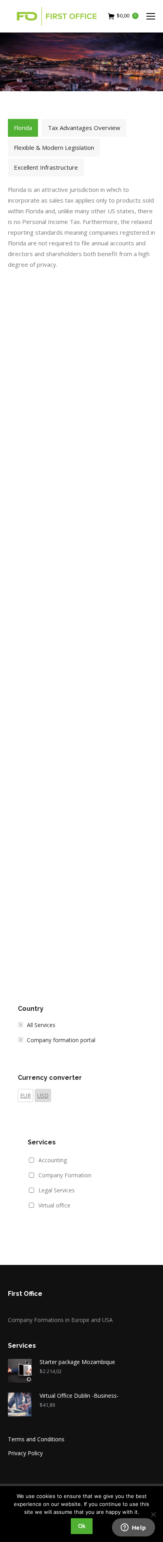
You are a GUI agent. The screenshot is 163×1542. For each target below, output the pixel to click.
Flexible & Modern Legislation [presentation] (54, 147)
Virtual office (54, 1205)
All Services (41, 1025)
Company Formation (64, 1175)
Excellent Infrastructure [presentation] (46, 167)
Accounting (52, 1160)
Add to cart (81, 431)
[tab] (23, 128)
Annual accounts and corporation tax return (81, 924)
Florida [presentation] (23, 128)
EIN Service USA (81, 574)
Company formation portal (61, 1040)
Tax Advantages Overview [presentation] (84, 128)
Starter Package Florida (81, 746)
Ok (81, 1526)
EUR (25, 1095)
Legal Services (56, 1190)
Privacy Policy (25, 1453)
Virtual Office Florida (81, 402)
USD (43, 1095)
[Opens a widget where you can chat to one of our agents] (133, 1528)
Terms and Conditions (36, 1439)
